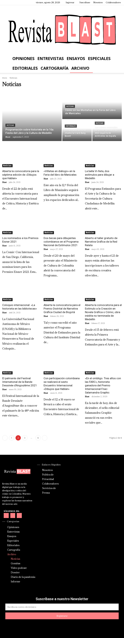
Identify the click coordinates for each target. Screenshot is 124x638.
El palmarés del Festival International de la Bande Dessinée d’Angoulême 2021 (19, 382)
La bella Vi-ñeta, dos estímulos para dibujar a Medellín (99, 174)
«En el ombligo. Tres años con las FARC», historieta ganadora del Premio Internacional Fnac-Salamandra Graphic (103, 385)
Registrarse (62, 616)
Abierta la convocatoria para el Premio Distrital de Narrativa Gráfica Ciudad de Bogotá (62, 308)
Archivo (80, 68)
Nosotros (98, 2)
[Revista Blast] (62, 29)
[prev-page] (5, 438)
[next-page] (44, 438)
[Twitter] (21, 2)
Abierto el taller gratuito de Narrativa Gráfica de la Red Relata (101, 241)
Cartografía (54, 68)
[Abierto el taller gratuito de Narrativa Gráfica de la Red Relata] (103, 225)
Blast (4, 182)
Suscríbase (84, 2)
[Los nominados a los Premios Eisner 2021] (20, 225)
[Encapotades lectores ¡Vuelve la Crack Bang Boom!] (77, 130)
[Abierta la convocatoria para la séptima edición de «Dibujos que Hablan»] (20, 158)
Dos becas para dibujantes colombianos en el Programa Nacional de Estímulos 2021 (61, 241)
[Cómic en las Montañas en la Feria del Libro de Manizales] (92, 105)
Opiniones (23, 58)
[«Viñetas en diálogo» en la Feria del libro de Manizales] (62, 158)
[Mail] (16, 2)
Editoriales (25, 68)
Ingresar (70, 2)
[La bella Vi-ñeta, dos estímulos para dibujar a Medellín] (103, 158)
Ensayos (76, 58)
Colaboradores (113, 2)
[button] (117, 58)
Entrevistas (50, 58)
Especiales (99, 58)
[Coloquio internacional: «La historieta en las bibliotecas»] (20, 292)
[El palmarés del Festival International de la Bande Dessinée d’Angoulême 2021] (20, 365)
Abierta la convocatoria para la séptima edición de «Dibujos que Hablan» (20, 174)
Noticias (10, 125)
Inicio (4, 77)
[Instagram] (11, 2)
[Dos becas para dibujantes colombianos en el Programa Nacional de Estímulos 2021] (62, 225)
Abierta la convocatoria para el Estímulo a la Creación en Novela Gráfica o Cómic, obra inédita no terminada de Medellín (103, 312)
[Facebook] (5, 2)
